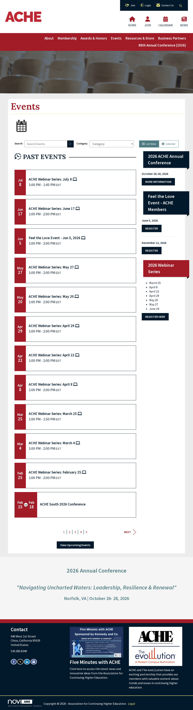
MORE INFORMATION (158, 182)
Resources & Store (139, 38)
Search (19, 143)
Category (82, 143)
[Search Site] (181, 5)
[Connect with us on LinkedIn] (27, 661)
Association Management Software (25, 706)
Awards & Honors (93, 38)
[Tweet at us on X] (20, 661)
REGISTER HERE (155, 317)
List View (150, 144)
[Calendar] (165, 19)
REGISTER (151, 250)
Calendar (169, 144)
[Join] (147, 19)
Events (116, 38)
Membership (67, 38)
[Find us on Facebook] (14, 661)
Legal (131, 703)
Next (127, 532)
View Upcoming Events (75, 545)
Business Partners (172, 38)
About (49, 38)
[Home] (132, 19)
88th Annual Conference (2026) (162, 45)
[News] (184, 19)
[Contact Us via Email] (34, 661)
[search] (70, 143)
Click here (76, 669)
